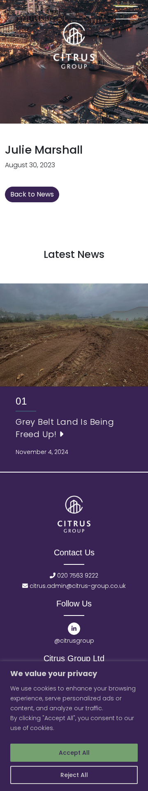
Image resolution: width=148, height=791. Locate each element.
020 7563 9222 (77, 575)
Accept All (74, 753)
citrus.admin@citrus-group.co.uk (77, 586)
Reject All (74, 775)
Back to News (32, 194)
